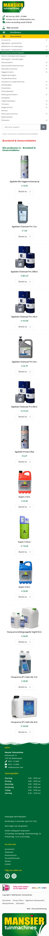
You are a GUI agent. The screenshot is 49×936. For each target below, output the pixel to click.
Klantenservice (11, 855)
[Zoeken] (44, 127)
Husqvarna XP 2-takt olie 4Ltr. (24, 722)
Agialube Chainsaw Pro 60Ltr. (24, 406)
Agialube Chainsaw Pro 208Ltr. (24, 271)
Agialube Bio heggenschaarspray (24, 181)
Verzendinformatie (12, 858)
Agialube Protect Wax (24, 451)
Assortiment (15, 36)
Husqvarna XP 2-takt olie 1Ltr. (24, 677)
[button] (4, 32)
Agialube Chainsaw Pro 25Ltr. (24, 316)
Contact (8, 864)
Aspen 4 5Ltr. (24, 587)
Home (4, 134)
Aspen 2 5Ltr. (24, 497)
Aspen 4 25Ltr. (24, 542)
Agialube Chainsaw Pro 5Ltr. (24, 361)
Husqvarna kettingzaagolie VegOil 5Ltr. (24, 632)
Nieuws (8, 861)
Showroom (9, 852)
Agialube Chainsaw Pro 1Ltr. (24, 226)
